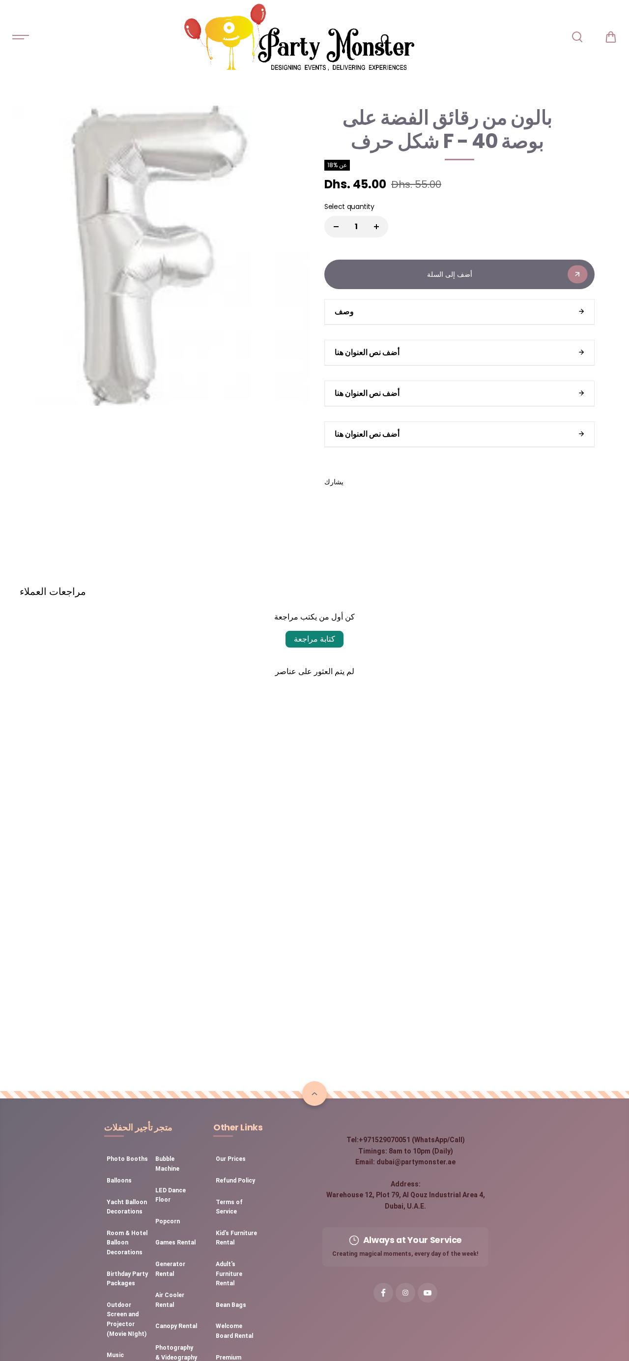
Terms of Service (229, 1207)
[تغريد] (380, 482)
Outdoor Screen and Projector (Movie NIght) (126, 1319)
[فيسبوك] (358, 482)
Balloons (119, 1180)
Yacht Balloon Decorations (127, 1207)
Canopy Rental (176, 1326)
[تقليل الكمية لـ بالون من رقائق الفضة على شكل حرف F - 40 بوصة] (336, 227)
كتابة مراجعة (314, 639)
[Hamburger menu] (20, 37)
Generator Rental (170, 1269)
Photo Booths (127, 1158)
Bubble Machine (167, 1163)
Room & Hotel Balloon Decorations (127, 1243)
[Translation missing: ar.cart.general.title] (611, 37)
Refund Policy (235, 1180)
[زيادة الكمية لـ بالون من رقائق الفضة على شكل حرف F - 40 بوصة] (376, 227)
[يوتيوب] (427, 1292)
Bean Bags (231, 1305)
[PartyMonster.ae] (298, 37)
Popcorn (167, 1221)
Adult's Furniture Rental (229, 1274)
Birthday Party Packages (127, 1279)
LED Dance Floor (170, 1195)
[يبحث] (577, 37)
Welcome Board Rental (234, 1331)
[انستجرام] (405, 1292)
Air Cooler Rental (169, 1300)
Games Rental (175, 1242)
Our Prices (231, 1158)
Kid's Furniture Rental (236, 1238)
